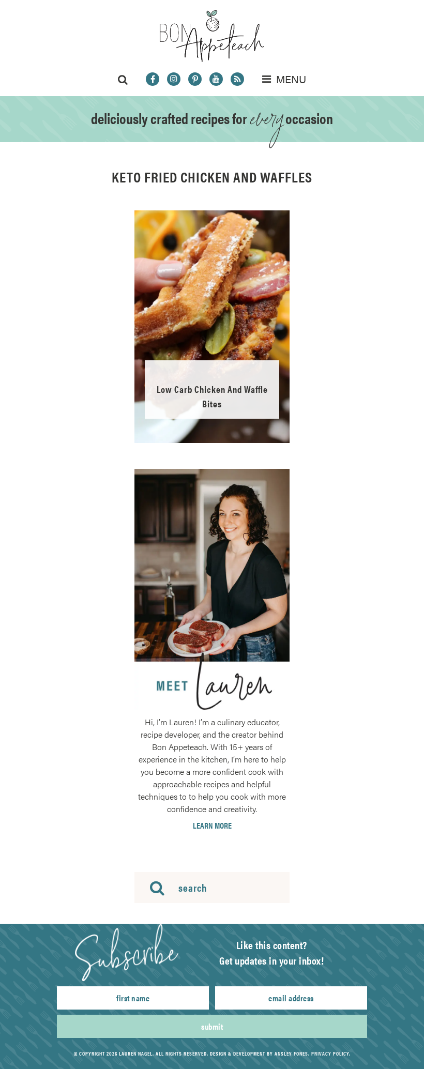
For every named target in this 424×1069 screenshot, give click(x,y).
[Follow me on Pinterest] (195, 79)
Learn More (212, 825)
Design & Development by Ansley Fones (259, 1053)
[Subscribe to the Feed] (237, 79)
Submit (212, 1026)
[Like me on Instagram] (173, 79)
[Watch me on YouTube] (216, 79)
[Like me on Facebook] (152, 79)
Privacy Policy (330, 1053)
